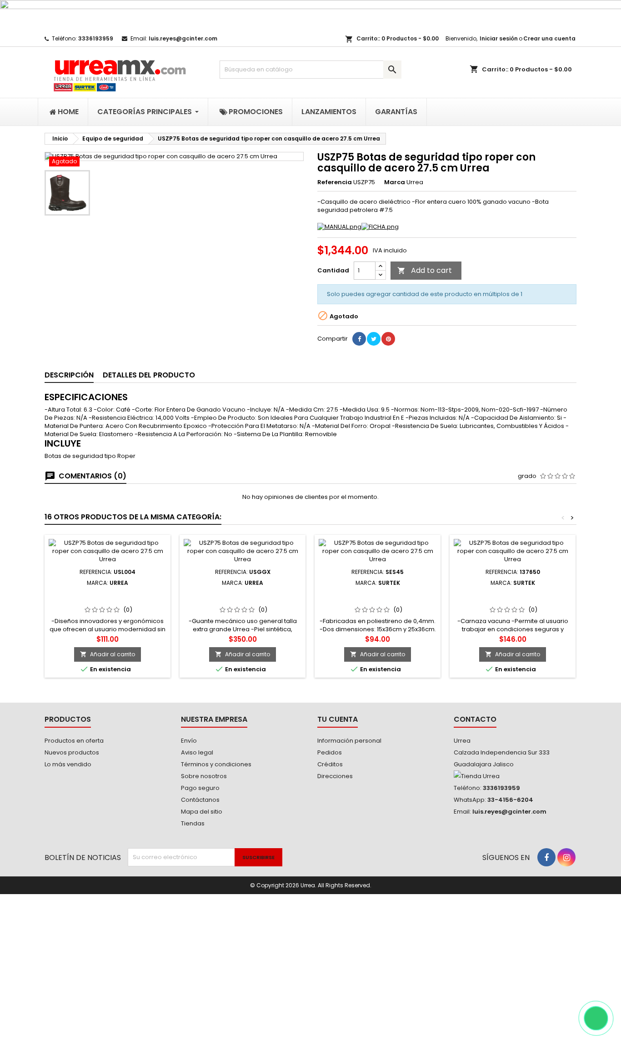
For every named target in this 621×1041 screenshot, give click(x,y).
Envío (189, 740)
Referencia (334, 182)
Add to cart (424, 270)
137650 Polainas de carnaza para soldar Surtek (512, 597)
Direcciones (335, 776)
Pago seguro (200, 788)
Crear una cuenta (549, 38)
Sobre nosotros (204, 776)
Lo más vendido (68, 764)
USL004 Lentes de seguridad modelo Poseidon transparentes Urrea (107, 601)
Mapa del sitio (201, 811)
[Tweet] (374, 339)
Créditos (330, 764)
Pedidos (329, 752)
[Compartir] (359, 339)
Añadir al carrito (107, 654)
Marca (394, 182)
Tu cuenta (337, 719)
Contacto (475, 719)
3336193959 (95, 38)
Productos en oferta (74, 740)
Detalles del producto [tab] (149, 375)
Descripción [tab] (69, 375)
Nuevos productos (72, 752)
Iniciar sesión (499, 38)
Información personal (349, 740)
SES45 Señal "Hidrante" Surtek (377, 593)
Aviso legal (197, 752)
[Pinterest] (388, 339)
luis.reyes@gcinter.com (183, 38)
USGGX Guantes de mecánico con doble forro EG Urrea (242, 597)
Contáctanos (200, 799)
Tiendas (193, 823)
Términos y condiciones (216, 764)
